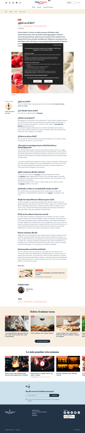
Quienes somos (35, 410)
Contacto (34, 413)
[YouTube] (16, 2)
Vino (16, 11)
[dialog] (43, 63)
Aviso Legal (18, 429)
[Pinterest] (13, 2)
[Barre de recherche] (79, 2)
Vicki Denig (21, 28)
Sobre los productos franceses (39, 411)
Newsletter (34, 415)
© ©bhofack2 (13, 94)
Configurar (37, 81)
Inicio (6, 11)
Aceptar (48, 81)
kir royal (51, 35)
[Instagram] (9, 2)
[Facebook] (6, 2)
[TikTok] (20, 2)
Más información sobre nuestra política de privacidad (36, 75)
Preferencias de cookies (9, 429)
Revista (33, 7)
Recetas (39, 7)
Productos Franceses (48, 7)
